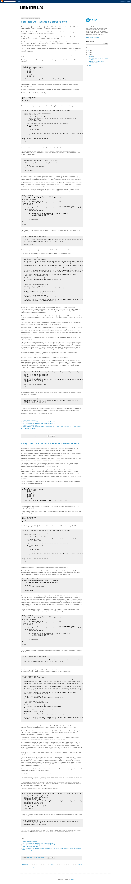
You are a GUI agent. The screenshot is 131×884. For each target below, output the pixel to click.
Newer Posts (25, 864)
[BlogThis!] (49, 436)
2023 (89, 52)
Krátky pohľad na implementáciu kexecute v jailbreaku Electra (50, 443)
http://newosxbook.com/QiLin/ (30, 425)
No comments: (41, 436)
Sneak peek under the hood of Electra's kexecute (44, 22)
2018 (89, 54)
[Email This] (48, 436)
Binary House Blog (31, 8)
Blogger (72, 879)
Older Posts (79, 864)
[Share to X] (51, 436)
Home (52, 864)
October (91, 56)
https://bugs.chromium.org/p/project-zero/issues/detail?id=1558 (39, 423)
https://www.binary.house (92, 37)
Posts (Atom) (31, 867)
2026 (89, 50)
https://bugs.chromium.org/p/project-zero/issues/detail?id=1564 (39, 421)
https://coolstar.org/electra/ (30, 420)
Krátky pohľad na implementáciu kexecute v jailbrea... (96, 62)
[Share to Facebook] (53, 436)
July (90, 65)
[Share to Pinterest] (54, 436)
